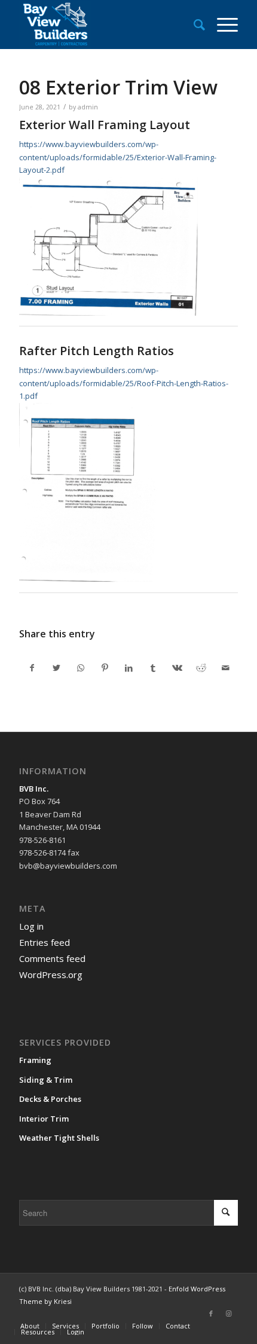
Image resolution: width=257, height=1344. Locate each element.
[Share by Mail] (225, 667)
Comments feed (52, 958)
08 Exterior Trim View (118, 87)
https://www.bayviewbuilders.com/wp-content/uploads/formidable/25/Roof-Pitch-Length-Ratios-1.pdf (123, 383)
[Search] (193, 24)
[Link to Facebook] (211, 1313)
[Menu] (221, 24)
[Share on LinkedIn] (128, 667)
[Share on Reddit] (201, 667)
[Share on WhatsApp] (80, 667)
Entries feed (44, 942)
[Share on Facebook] (32, 667)
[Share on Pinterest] (104, 667)
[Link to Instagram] (229, 1313)
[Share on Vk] (177, 667)
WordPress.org (50, 974)
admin (88, 107)
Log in (31, 926)
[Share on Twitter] (56, 667)
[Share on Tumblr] (152, 667)
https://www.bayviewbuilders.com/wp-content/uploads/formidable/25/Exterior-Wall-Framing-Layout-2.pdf (117, 157)
